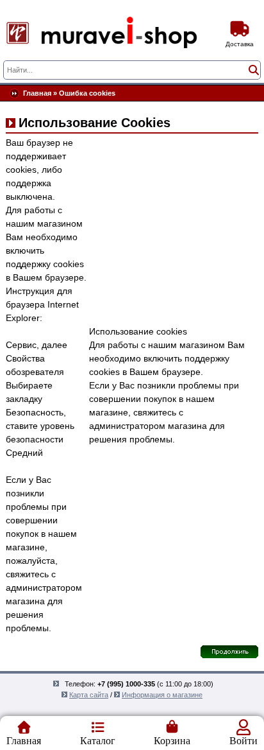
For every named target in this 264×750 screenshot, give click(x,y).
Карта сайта (88, 695)
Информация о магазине (162, 695)
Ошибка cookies (87, 93)
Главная (37, 93)
